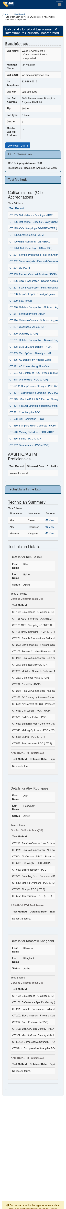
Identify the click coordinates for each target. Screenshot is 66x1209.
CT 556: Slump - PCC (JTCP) (25, 438)
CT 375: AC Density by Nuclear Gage (30, 359)
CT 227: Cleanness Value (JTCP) (27, 326)
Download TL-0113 (17, 145)
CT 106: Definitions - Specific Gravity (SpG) (33, 222)
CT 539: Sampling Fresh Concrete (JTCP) (32, 425)
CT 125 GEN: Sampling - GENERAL (29, 241)
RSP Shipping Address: (22, 163)
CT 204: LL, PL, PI (19, 267)
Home (5, 14)
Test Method (16, 208)
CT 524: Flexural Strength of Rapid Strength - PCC (37, 405)
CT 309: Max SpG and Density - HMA (30, 353)
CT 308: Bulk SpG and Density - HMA (30, 346)
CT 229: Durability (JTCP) (23, 333)
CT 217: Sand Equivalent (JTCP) (27, 313)
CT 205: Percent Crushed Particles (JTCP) (33, 274)
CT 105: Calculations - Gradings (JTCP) (31, 215)
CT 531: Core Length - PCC (24, 412)
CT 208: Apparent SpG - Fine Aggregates (32, 294)
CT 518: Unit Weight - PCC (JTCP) (28, 379)
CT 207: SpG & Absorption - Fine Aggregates (34, 287)
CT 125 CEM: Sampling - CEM (26, 234)
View (51, 520)
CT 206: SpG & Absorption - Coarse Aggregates (36, 280)
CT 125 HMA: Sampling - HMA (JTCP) (30, 248)
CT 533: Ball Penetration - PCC (26, 418)
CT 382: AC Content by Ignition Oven (29, 366)
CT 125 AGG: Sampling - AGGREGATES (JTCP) (36, 228)
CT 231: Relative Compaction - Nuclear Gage (34, 340)
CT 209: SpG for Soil (20, 300)
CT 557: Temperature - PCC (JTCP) (29, 445)
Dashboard (19, 14)
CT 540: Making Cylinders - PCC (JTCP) (31, 432)
